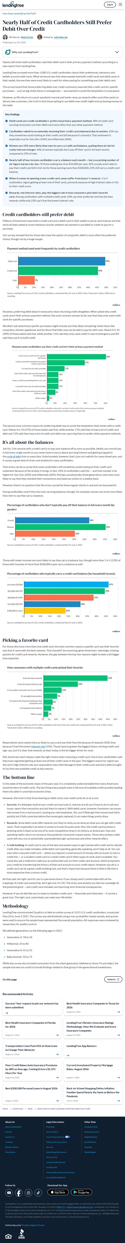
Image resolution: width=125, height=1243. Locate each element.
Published (14, 42)
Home (5, 1108)
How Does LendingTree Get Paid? (19, 13)
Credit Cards (17, 1108)
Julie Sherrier (61, 37)
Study (30, 1108)
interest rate (38, 746)
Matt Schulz (27, 37)
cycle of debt (14, 456)
